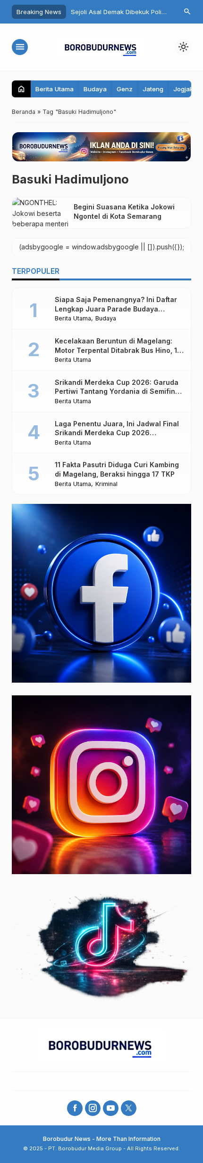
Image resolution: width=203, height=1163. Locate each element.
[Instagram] (93, 1108)
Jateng (153, 89)
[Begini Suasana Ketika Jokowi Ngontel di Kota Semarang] (40, 213)
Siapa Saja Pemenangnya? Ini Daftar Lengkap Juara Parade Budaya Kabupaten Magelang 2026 (116, 308)
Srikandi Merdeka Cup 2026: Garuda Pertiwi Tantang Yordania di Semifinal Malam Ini (118, 391)
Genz (125, 89)
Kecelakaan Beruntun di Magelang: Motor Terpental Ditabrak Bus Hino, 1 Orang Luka (116, 350)
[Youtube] (110, 1108)
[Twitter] (128, 1108)
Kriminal (106, 484)
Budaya (95, 89)
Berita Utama (54, 89)
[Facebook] (75, 1108)
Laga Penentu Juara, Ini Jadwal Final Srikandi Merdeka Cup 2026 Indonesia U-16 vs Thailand (117, 433)
